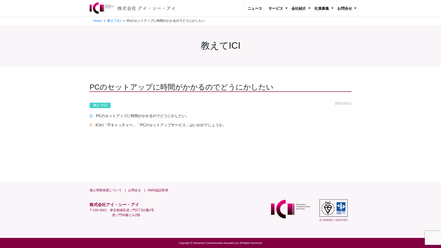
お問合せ (134, 190)
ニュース (255, 8)
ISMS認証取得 (157, 190)
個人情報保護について (106, 190)
